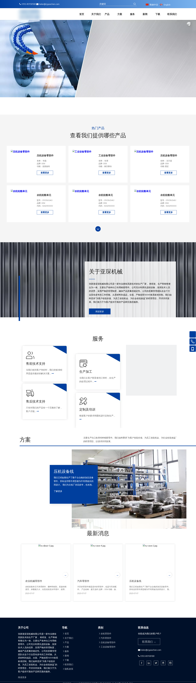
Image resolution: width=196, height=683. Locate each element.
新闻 (67, 655)
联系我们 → (149, 641)
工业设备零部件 (107, 155)
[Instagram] (170, 663)
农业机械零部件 (33, 581)
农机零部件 (106, 633)
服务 (67, 651)
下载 (67, 660)
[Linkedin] (149, 663)
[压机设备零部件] (20, 151)
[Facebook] (141, 663)
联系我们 (69, 664)
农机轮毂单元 (44, 195)
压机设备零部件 (45, 155)
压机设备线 (135, 581)
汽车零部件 (83, 581)
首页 (67, 633)
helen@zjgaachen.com (49, 4)
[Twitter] (156, 663)
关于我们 (69, 638)
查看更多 (45, 172)
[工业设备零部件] (82, 151)
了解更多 (58, 491)
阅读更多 (99, 311)
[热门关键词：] (135, 4)
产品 (67, 642)
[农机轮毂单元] (19, 191)
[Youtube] (163, 663)
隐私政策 (69, 668)
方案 (67, 646)
